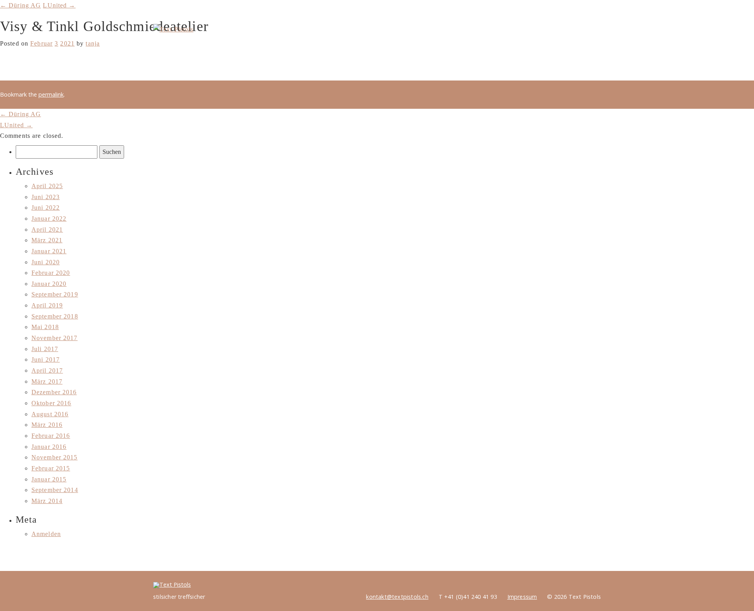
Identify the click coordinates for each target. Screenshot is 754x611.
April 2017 (47, 370)
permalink (51, 94)
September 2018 (54, 316)
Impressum (522, 596)
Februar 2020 (50, 272)
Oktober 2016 (51, 403)
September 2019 (54, 294)
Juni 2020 (45, 262)
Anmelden (46, 534)
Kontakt (570, 11)
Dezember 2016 (54, 392)
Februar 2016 (50, 435)
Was (489, 34)
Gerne (557, 34)
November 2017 (54, 338)
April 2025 (47, 186)
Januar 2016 (48, 446)
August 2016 (49, 414)
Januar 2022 (48, 218)
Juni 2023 (45, 197)
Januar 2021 (48, 251)
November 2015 (54, 457)
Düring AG (20, 114)
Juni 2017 (45, 359)
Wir (521, 34)
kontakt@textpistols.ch (397, 596)
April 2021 (47, 229)
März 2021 (46, 240)
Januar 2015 (48, 479)
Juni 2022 (45, 207)
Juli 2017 (44, 349)
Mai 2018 (45, 327)
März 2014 (46, 501)
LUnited (16, 125)
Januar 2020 (48, 283)
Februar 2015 (50, 468)
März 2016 (46, 424)
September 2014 (54, 490)
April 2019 (47, 305)
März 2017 (46, 381)
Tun (593, 34)
